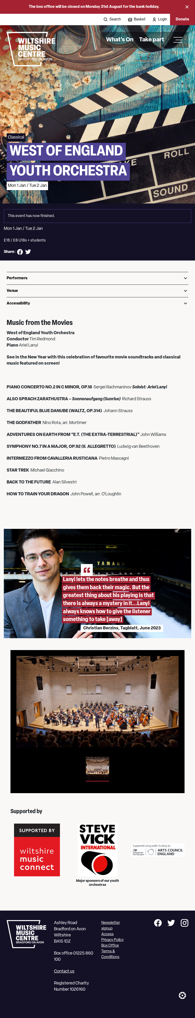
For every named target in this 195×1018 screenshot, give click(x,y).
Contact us (64, 972)
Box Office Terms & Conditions (110, 951)
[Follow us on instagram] (184, 923)
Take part (151, 40)
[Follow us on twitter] (171, 923)
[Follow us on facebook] (158, 923)
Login (162, 19)
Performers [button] (17, 278)
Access (107, 934)
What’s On (119, 40)
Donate (182, 19)
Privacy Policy (112, 940)
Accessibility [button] (18, 303)
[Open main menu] (176, 40)
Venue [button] (12, 291)
